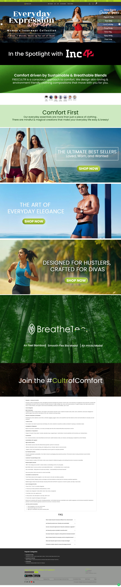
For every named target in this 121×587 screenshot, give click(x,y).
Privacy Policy (36, 579)
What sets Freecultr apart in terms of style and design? (58, 540)
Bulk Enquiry (87, 579)
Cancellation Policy (77, 579)
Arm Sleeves (42, 562)
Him (55, 3)
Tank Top (56, 559)
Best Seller (50, 3)
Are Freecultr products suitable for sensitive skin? (56, 530)
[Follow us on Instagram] (29, 581)
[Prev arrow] (1, 24)
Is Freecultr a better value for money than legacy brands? (58, 544)
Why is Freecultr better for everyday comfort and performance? (60, 537)
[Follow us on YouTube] (31, 581)
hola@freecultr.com (88, 571)
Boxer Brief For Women (50, 559)
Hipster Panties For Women (31, 559)
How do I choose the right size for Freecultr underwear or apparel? (60, 526)
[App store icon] (36, 575)
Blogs (95, 579)
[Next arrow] (119, 24)
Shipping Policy (46, 579)
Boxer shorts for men (56, 556)
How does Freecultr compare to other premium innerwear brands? (60, 533)
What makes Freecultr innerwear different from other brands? (59, 519)
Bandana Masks (34, 562)
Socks (38, 562)
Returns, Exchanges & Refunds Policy (61, 579)
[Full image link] (60, 155)
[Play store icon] (28, 575)
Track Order (70, 3)
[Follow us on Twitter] (27, 582)
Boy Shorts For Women (40, 559)
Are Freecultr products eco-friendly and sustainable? (57, 523)
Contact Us (27, 579)
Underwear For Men (29, 556)
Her (58, 3)
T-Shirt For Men (48, 556)
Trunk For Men (36, 556)
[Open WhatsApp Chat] (118, 584)
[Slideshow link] (60, 24)
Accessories (63, 3)
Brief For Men (42, 556)
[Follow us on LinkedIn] (33, 581)
